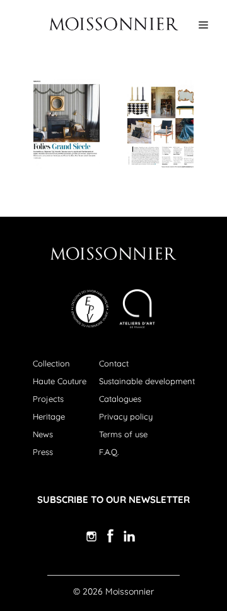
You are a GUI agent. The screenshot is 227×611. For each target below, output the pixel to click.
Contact (114, 363)
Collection (51, 363)
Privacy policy (126, 416)
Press (43, 452)
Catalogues (120, 399)
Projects (48, 399)
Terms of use (123, 434)
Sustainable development (147, 381)
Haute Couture (59, 381)
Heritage (49, 416)
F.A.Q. (109, 452)
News (43, 434)
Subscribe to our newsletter (113, 499)
